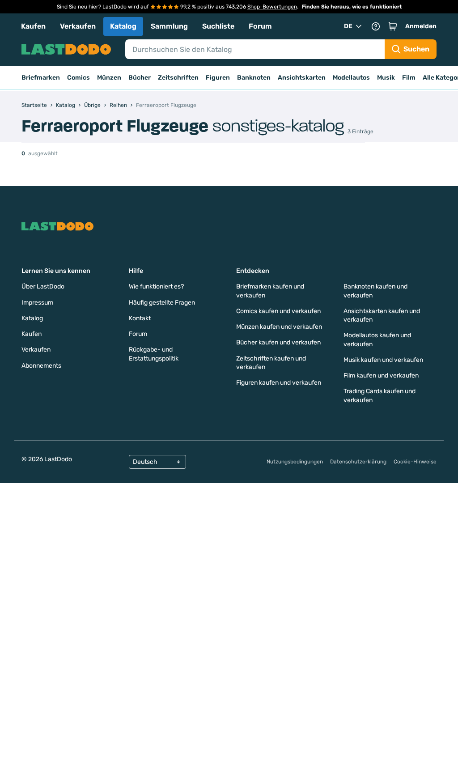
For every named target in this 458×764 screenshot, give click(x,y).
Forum (260, 26)
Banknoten (254, 77)
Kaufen (33, 26)
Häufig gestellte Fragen (162, 302)
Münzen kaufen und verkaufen (279, 327)
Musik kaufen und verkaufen (383, 360)
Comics (78, 77)
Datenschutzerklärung (358, 461)
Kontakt (140, 318)
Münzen (109, 77)
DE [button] (348, 26)
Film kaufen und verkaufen (381, 375)
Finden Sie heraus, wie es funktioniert (352, 7)
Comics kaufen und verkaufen (278, 311)
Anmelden (421, 26)
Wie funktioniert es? (156, 286)
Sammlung (169, 26)
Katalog (123, 26)
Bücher (139, 77)
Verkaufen (78, 26)
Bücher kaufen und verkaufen (278, 342)
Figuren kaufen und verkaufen (278, 382)
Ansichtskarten (302, 77)
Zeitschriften (178, 77)
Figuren (218, 77)
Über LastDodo (42, 286)
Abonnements (41, 365)
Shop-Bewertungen (272, 7)
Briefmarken (40, 77)
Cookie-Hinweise (415, 461)
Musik (386, 77)
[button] (393, 26)
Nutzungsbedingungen (295, 461)
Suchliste (218, 26)
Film (409, 77)
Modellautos (351, 77)
